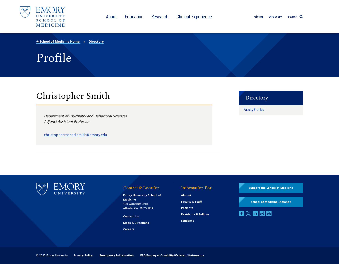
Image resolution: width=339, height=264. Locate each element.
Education (134, 16)
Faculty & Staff (191, 201)
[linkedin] (256, 215)
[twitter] (249, 215)
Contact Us (131, 216)
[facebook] (242, 215)
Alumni (186, 195)
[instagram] (262, 215)
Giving (258, 16)
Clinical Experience (194, 16)
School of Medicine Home (59, 41)
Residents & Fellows (195, 214)
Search (292, 16)
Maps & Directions (136, 223)
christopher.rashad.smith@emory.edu (75, 134)
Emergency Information (116, 255)
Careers (128, 229)
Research (160, 16)
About (111, 16)
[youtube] (269, 215)
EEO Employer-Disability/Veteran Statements (172, 255)
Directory (275, 16)
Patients (187, 208)
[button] (271, 98)
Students (187, 220)
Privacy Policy (83, 255)
